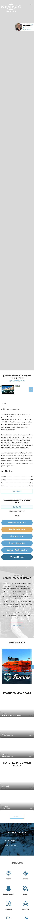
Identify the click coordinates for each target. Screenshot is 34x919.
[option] (8, 389)
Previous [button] (2, 390)
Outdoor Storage (10, 845)
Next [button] (29, 390)
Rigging (25, 909)
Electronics (8, 894)
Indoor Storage (10, 841)
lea (28, 27)
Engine (25, 879)
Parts (8, 879)
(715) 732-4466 (27, 29)
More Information (18, 523)
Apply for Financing (18, 550)
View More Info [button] (17, 491)
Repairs (8, 909)
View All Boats (17, 557)
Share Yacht (18, 536)
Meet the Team (17, 625)
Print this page (18, 529)
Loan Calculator (17, 543)
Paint (25, 894)
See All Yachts (17, 816)
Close (32, 24)
